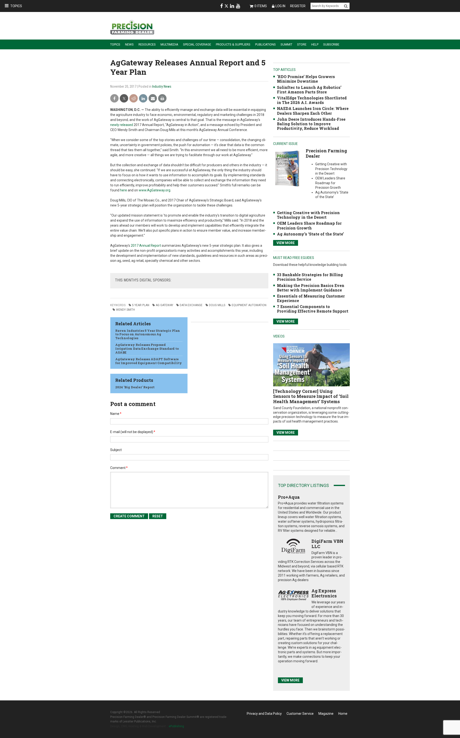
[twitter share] (124, 98)
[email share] (153, 98)
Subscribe (331, 44)
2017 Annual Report (146, 245)
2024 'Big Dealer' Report (135, 387)
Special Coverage (197, 44)
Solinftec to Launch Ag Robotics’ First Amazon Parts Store (309, 89)
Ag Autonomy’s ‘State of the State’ (310, 233)
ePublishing (176, 726)
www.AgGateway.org (154, 190)
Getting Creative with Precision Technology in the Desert (308, 215)
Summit (286, 44)
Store (301, 44)
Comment (119, 468)
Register (297, 6)
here (123, 190)
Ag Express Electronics (324, 593)
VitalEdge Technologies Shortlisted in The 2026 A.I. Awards (312, 100)
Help (314, 44)
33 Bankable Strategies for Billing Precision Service (310, 277)
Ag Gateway (164, 305)
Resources (147, 44)
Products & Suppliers (233, 44)
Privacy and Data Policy (264, 713)
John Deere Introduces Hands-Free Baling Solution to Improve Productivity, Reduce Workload (311, 124)
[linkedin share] (143, 98)
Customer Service (300, 713)
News (129, 44)
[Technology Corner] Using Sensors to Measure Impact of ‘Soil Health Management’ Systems (311, 396)
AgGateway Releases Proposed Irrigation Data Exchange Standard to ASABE (147, 348)
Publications (265, 44)
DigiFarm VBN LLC (327, 543)
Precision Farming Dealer (326, 153)
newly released (121, 125)
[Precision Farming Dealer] (287, 168)
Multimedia (169, 44)
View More (285, 243)
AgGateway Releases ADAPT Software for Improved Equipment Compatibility (148, 361)
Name (115, 414)
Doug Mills (217, 305)
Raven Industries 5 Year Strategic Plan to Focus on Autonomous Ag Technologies (147, 334)
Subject (116, 450)
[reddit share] (133, 98)
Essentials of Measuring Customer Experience (311, 298)
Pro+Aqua (289, 497)
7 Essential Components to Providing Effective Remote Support (312, 309)
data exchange (191, 305)
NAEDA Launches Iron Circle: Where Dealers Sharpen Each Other (313, 110)
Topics (16, 6)
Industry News (161, 86)
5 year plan (140, 305)
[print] (162, 98)
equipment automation (249, 305)
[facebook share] (114, 98)
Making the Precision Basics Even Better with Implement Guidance (310, 287)
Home (342, 713)
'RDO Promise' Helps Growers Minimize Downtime (306, 79)
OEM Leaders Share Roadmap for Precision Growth (309, 225)
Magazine (326, 713)
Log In (280, 6)
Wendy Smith (125, 309)
